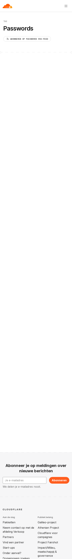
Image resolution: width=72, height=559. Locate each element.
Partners (8, 537)
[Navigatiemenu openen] (66, 6)
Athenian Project (48, 527)
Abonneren (59, 480)
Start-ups (9, 547)
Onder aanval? (12, 553)
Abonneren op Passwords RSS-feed (29, 39)
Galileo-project (47, 522)
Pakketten (9, 522)
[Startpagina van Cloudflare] (7, 6)
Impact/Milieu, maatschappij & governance (47, 551)
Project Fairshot (48, 542)
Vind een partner (13, 542)
